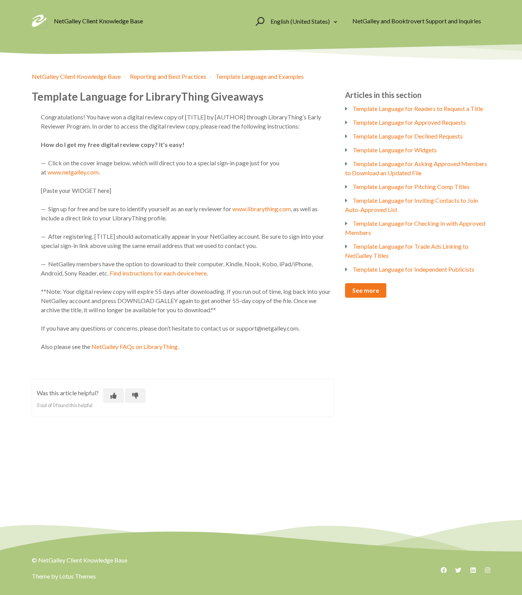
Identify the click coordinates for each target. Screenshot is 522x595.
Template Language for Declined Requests (408, 136)
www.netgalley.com (73, 172)
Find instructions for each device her (157, 273)
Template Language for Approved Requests (409, 122)
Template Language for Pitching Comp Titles (411, 186)
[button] (258, 21)
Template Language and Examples (260, 76)
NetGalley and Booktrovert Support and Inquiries (416, 20)
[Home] (39, 21)
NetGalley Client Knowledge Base (76, 76)
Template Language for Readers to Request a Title (418, 108)
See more (365, 290)
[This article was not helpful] (135, 395)
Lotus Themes (77, 576)
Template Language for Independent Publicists (413, 269)
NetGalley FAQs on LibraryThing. (135, 346)
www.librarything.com (261, 208)
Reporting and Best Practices (168, 76)
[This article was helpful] (113, 395)
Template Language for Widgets (395, 149)
